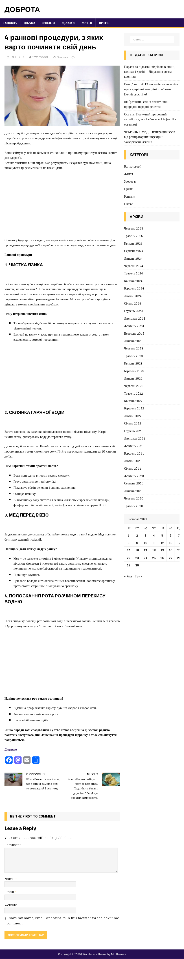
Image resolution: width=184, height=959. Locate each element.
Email (9, 892)
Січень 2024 (132, 303)
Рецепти (48, 22)
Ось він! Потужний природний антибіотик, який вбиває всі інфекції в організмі (150, 119)
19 (162, 550)
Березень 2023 (134, 371)
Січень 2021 (132, 468)
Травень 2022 (133, 393)
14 (179, 543)
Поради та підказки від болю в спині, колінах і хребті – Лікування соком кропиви (149, 72)
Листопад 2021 (134, 438)
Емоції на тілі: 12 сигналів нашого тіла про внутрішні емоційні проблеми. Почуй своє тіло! (151, 89)
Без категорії (132, 166)
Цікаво (29, 22)
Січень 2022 (132, 423)
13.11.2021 (18, 57)
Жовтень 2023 (134, 326)
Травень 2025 (133, 236)
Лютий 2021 (133, 461)
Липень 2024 (133, 258)
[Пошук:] (152, 39)
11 (154, 543)
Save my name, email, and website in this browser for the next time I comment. (61, 920)
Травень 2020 (133, 506)
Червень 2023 (133, 348)
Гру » (138, 576)
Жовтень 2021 (134, 446)
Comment (12, 845)
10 (145, 543)
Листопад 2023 (134, 318)
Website (10, 905)
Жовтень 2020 (134, 476)
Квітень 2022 (133, 401)
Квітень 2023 (133, 363)
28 (179, 558)
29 (128, 565)
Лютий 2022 (133, 416)
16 (137, 550)
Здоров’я (68, 22)
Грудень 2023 (133, 311)
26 (162, 558)
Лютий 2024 (133, 296)
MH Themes (118, 954)
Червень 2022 (133, 386)
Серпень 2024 (133, 251)
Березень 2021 (134, 453)
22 (128, 558)
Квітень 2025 (133, 243)
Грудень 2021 (133, 431)
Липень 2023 (133, 341)
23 (137, 558)
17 (145, 550)
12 (162, 543)
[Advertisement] (62, 206)
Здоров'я (62, 57)
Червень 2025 (133, 228)
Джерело (10, 749)
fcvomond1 (41, 57)
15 (128, 550)
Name (9, 879)
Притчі (104, 22)
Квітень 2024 (133, 281)
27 (170, 558)
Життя (87, 22)
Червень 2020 (133, 498)
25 (154, 558)
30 (137, 565)
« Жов (128, 576)
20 (170, 550)
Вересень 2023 (134, 333)
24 (145, 558)
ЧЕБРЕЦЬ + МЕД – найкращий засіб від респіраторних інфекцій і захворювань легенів (149, 137)
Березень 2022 (134, 408)
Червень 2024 (133, 266)
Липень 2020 (133, 491)
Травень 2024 (133, 273)
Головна (10, 22)
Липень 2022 (133, 378)
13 (170, 543)
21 (179, 550)
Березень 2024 (134, 288)
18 (154, 550)
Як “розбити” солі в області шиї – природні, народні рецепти (147, 104)
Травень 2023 (133, 356)
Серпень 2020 (133, 483)
